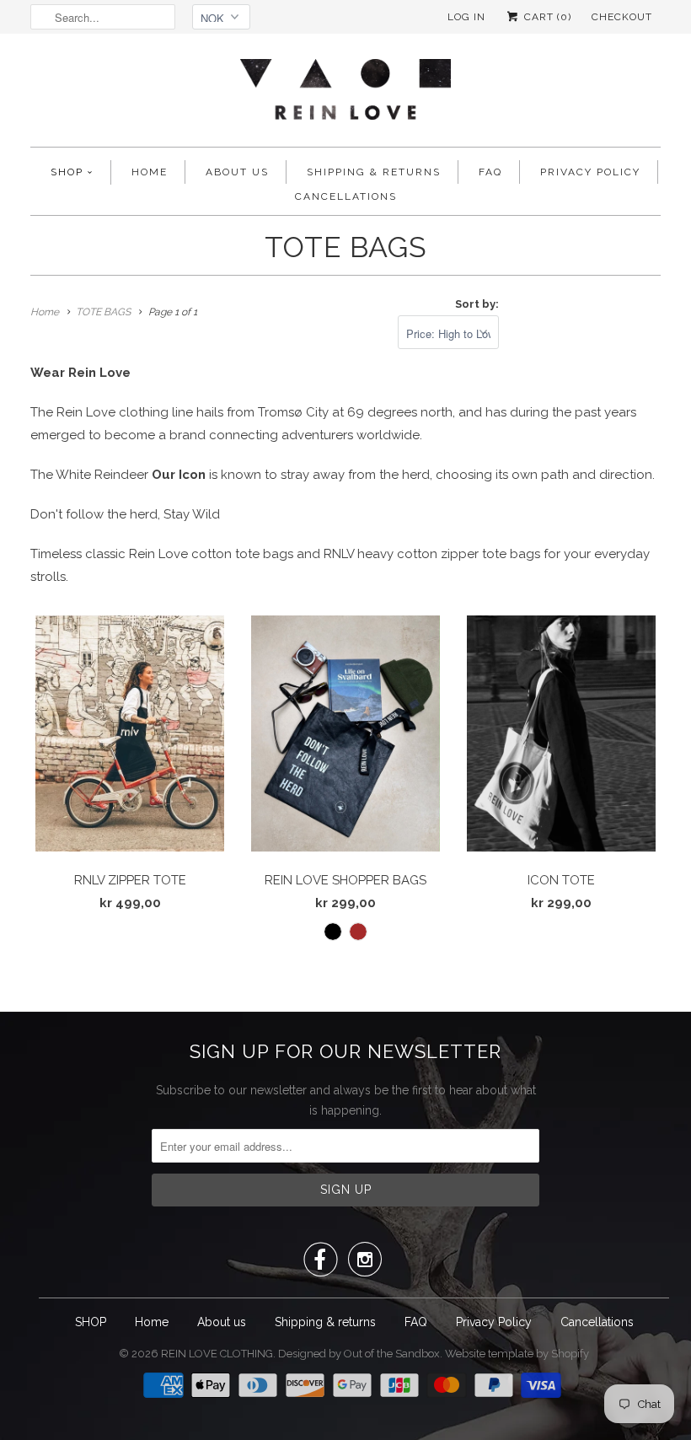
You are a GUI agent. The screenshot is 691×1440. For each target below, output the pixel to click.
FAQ (490, 172)
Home (149, 172)
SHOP (67, 172)
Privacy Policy (590, 172)
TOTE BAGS (346, 247)
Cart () (546, 17)
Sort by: (477, 304)
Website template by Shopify (517, 1353)
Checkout (622, 17)
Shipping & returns (374, 172)
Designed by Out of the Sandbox (359, 1353)
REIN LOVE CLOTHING (217, 1353)
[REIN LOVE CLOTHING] (345, 94)
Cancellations (346, 196)
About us (237, 172)
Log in (466, 17)
